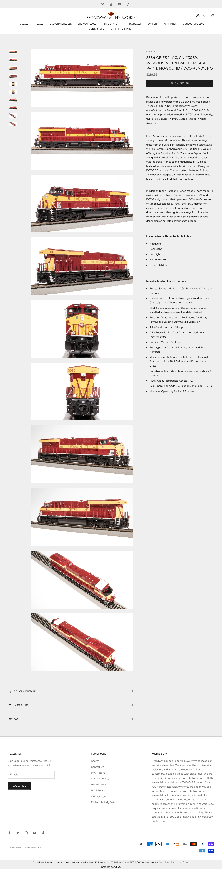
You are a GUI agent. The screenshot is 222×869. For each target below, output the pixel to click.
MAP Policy (98, 790)
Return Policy (99, 784)
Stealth (150, 51)
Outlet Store (96, 29)
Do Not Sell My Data (103, 802)
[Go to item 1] (13, 52)
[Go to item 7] (13, 100)
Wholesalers (98, 796)
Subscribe (19, 785)
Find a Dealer (134, 24)
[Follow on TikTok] (128, 4)
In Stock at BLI (111, 24)
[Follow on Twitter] (102, 4)
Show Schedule (87, 24)
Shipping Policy (100, 778)
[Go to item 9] (13, 116)
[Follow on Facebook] (94, 4)
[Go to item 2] (13, 60)
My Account (98, 773)
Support (153, 24)
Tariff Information (121, 29)
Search (95, 761)
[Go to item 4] (13, 76)
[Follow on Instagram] (111, 4)
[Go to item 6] (13, 92)
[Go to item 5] (13, 84)
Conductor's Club (193, 24)
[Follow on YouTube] (119, 4)
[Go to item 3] (13, 68)
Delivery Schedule (61, 24)
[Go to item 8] (13, 108)
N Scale (39, 24)
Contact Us (97, 767)
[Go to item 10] (13, 124)
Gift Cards (170, 24)
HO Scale (23, 24)
